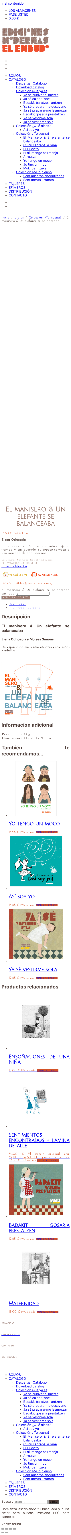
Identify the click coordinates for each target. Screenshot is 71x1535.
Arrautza (30, 157)
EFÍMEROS (17, 187)
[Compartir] (10, 1528)
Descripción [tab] (17, 604)
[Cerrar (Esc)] (14, 1528)
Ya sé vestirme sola (38, 118)
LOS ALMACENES (22, 10)
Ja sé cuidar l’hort (37, 99)
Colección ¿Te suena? (32, 133)
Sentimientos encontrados (43, 176)
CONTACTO (18, 195)
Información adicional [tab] (25, 607)
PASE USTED (19, 14)
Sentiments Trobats (38, 180)
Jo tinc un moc (34, 164)
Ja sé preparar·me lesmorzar (45, 110)
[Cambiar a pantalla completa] (6, 1528)
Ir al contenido (12, 3)
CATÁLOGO (17, 79)
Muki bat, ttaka (34, 168)
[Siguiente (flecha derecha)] (6, 1532)
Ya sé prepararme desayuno (44, 106)
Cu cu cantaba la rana (40, 145)
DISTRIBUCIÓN (20, 191)
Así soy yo (31, 130)
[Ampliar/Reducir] (2, 1528)
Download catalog (30, 87)
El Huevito (31, 149)
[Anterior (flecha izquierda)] (2, 1532)
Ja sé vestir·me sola (38, 122)
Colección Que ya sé (31, 91)
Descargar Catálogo (31, 83)
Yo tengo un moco (37, 160)
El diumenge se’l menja (40, 153)
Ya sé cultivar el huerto (40, 95)
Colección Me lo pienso (34, 172)
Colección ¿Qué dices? (33, 126)
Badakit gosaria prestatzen (44, 114)
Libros (19, 217)
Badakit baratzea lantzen (42, 103)
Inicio (5, 217)
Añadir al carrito (16, 597)
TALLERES (17, 184)
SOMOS (15, 76)
